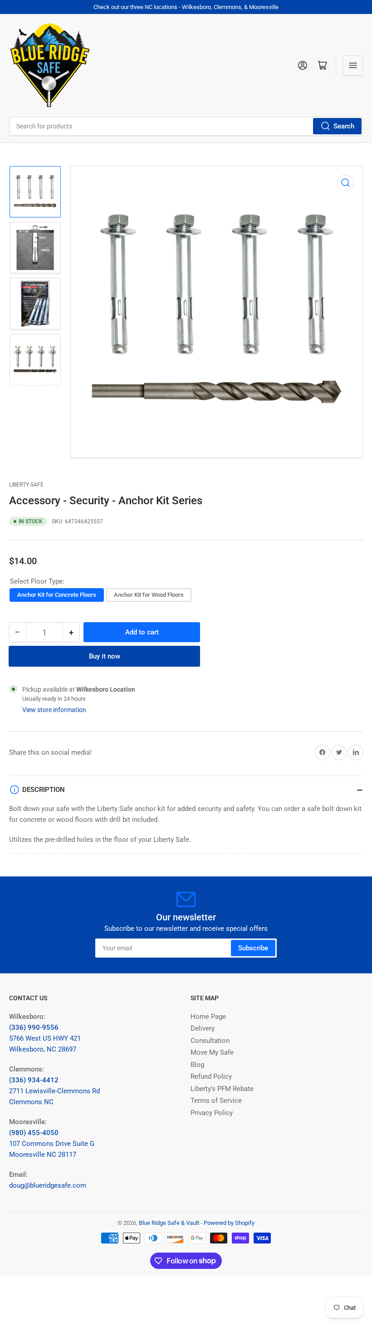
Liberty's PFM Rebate (222, 1089)
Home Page (208, 1016)
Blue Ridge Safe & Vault (169, 1222)
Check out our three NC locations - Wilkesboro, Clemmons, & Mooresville (186, 7)
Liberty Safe (26, 485)
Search (343, 126)
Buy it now (104, 656)
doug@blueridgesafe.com (47, 1185)
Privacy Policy (212, 1113)
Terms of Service (216, 1100)
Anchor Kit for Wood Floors (149, 594)
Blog (197, 1065)
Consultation (210, 1041)
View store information (54, 709)
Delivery (203, 1028)
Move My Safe (212, 1052)
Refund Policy (211, 1076)
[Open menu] (353, 65)
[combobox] (186, 126)
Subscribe (253, 948)
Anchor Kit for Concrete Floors (56, 594)
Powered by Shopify (229, 1222)
